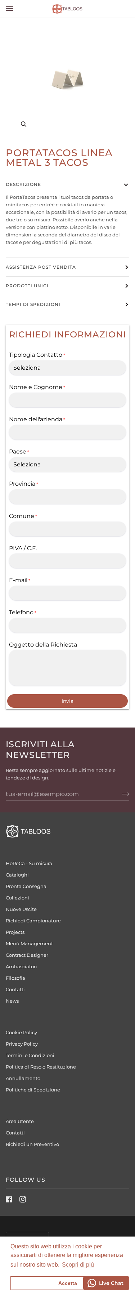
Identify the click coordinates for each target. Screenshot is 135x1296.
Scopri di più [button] (78, 1265)
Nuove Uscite (21, 909)
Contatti (15, 989)
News (12, 1001)
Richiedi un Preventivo (32, 1144)
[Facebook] (9, 1199)
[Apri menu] (16, 9)
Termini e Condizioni (30, 1055)
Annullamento (23, 1078)
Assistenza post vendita (41, 267)
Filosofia (15, 978)
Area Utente (20, 1121)
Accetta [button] (67, 1283)
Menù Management (29, 943)
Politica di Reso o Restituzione (41, 1067)
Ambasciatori (21, 966)
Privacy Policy (22, 1044)
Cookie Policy (21, 1032)
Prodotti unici (27, 285)
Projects (15, 932)
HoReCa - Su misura (29, 863)
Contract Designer (27, 955)
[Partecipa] (119, 794)
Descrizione (23, 184)
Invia (67, 701)
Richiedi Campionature (33, 920)
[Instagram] (22, 1199)
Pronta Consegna (26, 886)
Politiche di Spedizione (33, 1090)
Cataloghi (17, 875)
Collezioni (17, 898)
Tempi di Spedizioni (33, 304)
